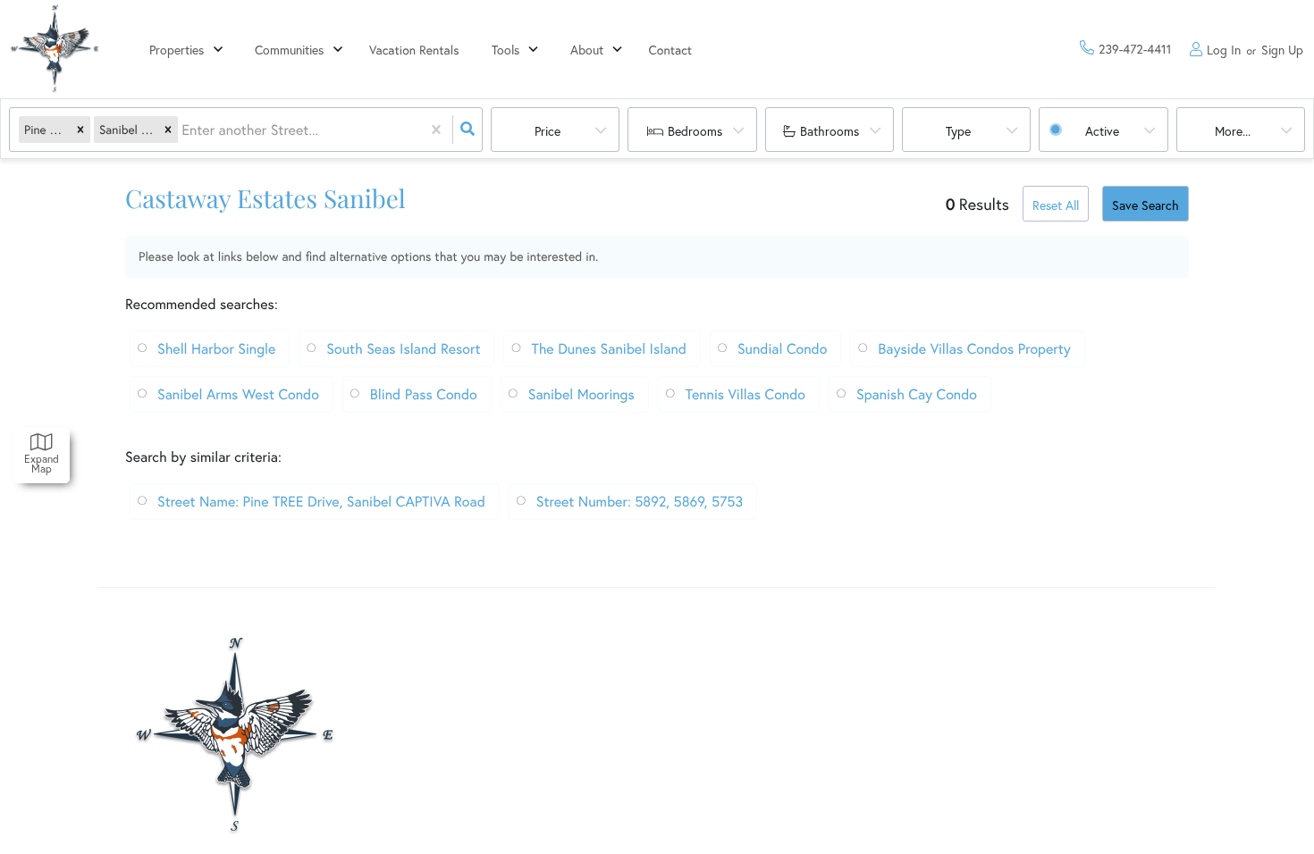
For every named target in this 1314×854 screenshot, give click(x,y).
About (586, 49)
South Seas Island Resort (403, 348)
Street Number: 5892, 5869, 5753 (639, 501)
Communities (289, 49)
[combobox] (183, 130)
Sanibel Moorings (581, 394)
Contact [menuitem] (671, 49)
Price (547, 130)
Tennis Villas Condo (745, 394)
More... (1233, 130)
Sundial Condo (782, 348)
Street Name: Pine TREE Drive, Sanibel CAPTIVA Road (321, 501)
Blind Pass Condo (423, 394)
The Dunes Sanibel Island (608, 348)
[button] (80, 130)
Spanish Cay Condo (916, 394)
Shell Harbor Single (216, 348)
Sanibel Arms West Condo (238, 394)
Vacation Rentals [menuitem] (414, 49)
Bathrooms (829, 130)
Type (958, 130)
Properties (176, 49)
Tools (505, 49)
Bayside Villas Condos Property (974, 348)
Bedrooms (695, 130)
